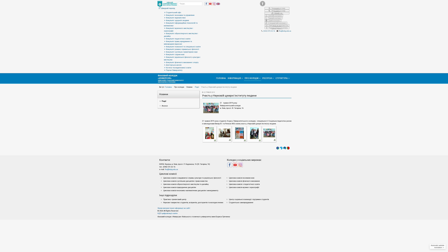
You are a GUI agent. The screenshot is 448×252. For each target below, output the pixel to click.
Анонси (164, 106)
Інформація (234, 78)
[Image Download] (215, 140)
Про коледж (252, 78)
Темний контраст (275, 18)
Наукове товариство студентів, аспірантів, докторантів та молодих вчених (193, 202)
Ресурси (267, 78)
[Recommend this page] (288, 148)
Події (197, 87)
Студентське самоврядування (241, 202)
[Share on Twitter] (281, 148)
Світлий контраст (275, 16)
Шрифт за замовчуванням (277, 13)
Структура (282, 78)
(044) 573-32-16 (269, 31)
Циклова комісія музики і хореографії (244, 187)
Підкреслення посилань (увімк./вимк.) (278, 28)
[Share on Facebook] (277, 148)
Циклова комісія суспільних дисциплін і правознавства (185, 181)
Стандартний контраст (277, 23)
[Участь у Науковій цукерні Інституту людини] (209, 133)
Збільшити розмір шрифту (278, 11)
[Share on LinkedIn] (284, 148)
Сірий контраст (274, 20)
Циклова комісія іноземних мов (241, 178)
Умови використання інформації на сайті (174, 208)
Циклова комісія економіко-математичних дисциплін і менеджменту (190, 190)
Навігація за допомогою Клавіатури (278, 25)
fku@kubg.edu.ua (285, 31)
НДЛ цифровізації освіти (167, 213)
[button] (274, 3)
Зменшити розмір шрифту (278, 8)
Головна (221, 78)
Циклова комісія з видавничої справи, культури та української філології (192, 178)
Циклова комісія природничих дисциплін (179, 187)
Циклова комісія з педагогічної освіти (244, 184)
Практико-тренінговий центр (174, 199)
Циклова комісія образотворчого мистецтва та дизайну (186, 184)
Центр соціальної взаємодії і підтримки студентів (249, 199)
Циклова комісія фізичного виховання (244, 181)
